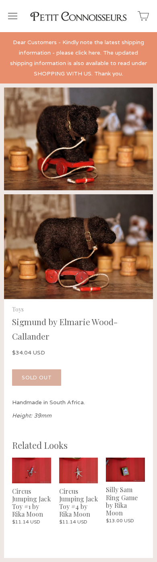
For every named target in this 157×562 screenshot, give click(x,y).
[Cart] (143, 16)
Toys (18, 309)
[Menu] (12, 16)
